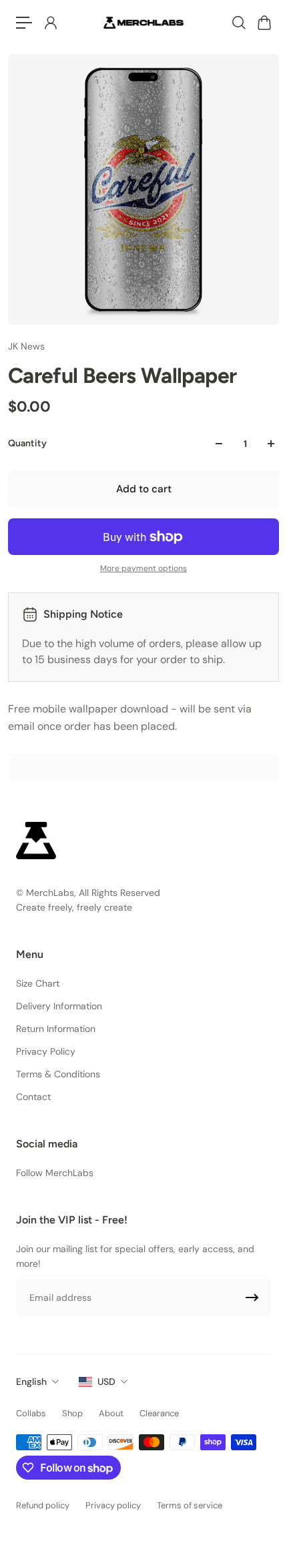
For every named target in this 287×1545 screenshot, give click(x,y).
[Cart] (263, 22)
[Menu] (24, 22)
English (31, 1382)
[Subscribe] (252, 1297)
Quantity (27, 443)
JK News (26, 346)
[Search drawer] (238, 22)
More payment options (143, 568)
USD (106, 1382)
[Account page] (50, 22)
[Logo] (143, 22)
